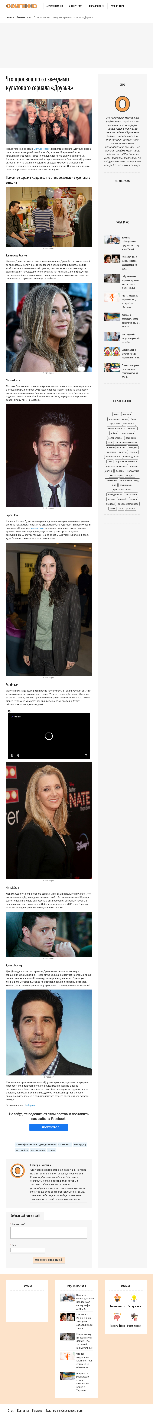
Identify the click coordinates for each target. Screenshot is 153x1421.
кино (110, 461)
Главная (10, 17)
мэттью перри (38, 1150)
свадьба (122, 499)
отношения (111, 480)
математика (133, 471)
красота (134, 466)
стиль (112, 508)
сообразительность (128, 504)
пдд (114, 485)
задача (123, 452)
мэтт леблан (22, 1150)
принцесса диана (122, 489)
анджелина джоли (118, 419)
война (114, 433)
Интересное (75, 5)
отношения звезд (129, 480)
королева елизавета (126, 461)
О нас (10, 1410)
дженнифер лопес (116, 447)
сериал (51, 1150)
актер (116, 414)
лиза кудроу (80, 1144)
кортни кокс (64, 1144)
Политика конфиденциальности (64, 1410)
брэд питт (115, 423)
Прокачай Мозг (96, 5)
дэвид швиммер (47, 1144)
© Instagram (49, 1077)
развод (111, 499)
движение (131, 438)
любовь (120, 471)
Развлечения (117, 5)
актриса (127, 414)
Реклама (37, 1410)
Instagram (30, 1105)
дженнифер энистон (26, 1144)
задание (111, 452)
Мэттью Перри (41, 148)
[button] (9, 711)
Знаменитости (54, 5)
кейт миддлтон (131, 456)
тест (121, 508)
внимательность (116, 428)
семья (133, 499)
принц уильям (115, 494)
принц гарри (126, 485)
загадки (133, 447)
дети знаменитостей (126, 442)
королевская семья (116, 466)
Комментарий (17, 1224)
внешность (129, 423)
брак (133, 419)
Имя (13, 1245)
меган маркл (116, 475)
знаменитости (112, 456)
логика (108, 471)
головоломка (127, 433)
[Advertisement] (76, 45)
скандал (110, 504)
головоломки (115, 438)
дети (110, 442)
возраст (132, 428)
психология (131, 494)
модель (130, 475)
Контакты (23, 1410)
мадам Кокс (37, 528)
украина (130, 508)
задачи (133, 452)
